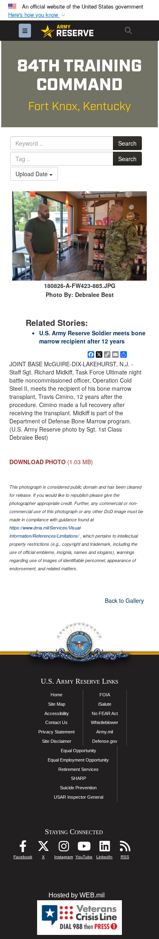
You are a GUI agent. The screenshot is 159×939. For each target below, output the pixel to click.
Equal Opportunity (78, 750)
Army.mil (104, 731)
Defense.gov (104, 741)
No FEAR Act (105, 713)
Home (56, 694)
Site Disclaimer (56, 741)
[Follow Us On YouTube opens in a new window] (84, 848)
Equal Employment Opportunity (78, 759)
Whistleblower (104, 722)
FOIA (104, 694)
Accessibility (56, 713)
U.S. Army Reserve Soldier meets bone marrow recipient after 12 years (92, 337)
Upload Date (32, 174)
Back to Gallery (124, 600)
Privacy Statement (56, 731)
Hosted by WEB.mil (77, 895)
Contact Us (56, 722)
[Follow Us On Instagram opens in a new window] (63, 848)
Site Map (56, 704)
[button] (37, 15)
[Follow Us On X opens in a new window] (43, 848)
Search (127, 143)
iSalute (104, 704)
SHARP (78, 778)
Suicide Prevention (78, 787)
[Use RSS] (125, 848)
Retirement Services (78, 769)
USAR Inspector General (78, 797)
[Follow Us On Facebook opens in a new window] (23, 848)
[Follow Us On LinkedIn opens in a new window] (104, 848)
